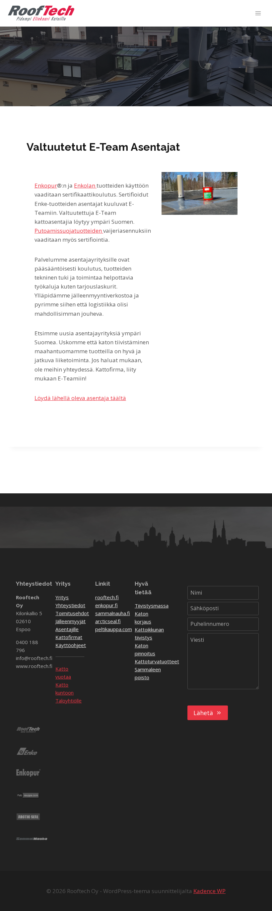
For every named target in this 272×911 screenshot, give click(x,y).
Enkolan (85, 185)
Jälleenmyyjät (70, 621)
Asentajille (67, 629)
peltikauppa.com (113, 629)
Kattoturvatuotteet (157, 661)
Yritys (62, 597)
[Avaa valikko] (258, 13)
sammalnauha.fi (112, 613)
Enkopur (45, 185)
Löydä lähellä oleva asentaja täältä (80, 398)
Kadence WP (209, 891)
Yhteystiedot (70, 605)
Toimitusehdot (72, 613)
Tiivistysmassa (152, 605)
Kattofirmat (68, 637)
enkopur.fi (106, 605)
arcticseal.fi (108, 621)
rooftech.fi (107, 597)
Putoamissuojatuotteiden (68, 230)
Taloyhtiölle (68, 700)
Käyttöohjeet (70, 645)
